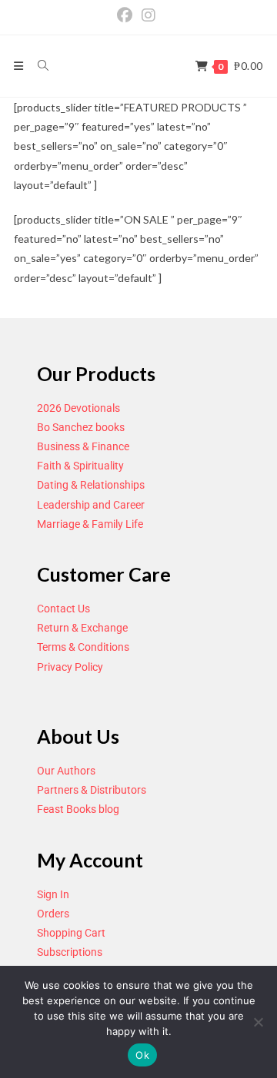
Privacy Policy (70, 667)
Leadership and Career (91, 505)
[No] (257, 1022)
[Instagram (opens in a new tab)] (148, 15)
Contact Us (63, 608)
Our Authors (66, 771)
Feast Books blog (78, 809)
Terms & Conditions (83, 647)
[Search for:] (37, 65)
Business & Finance (83, 446)
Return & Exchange (82, 628)
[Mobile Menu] (20, 65)
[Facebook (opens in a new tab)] (127, 15)
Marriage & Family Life (90, 524)
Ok (142, 1055)
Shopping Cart (71, 933)
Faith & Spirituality (80, 465)
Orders (53, 913)
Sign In (53, 894)
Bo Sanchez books (81, 427)
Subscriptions (69, 952)
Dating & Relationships (91, 485)
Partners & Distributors (91, 790)
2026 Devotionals (78, 408)
